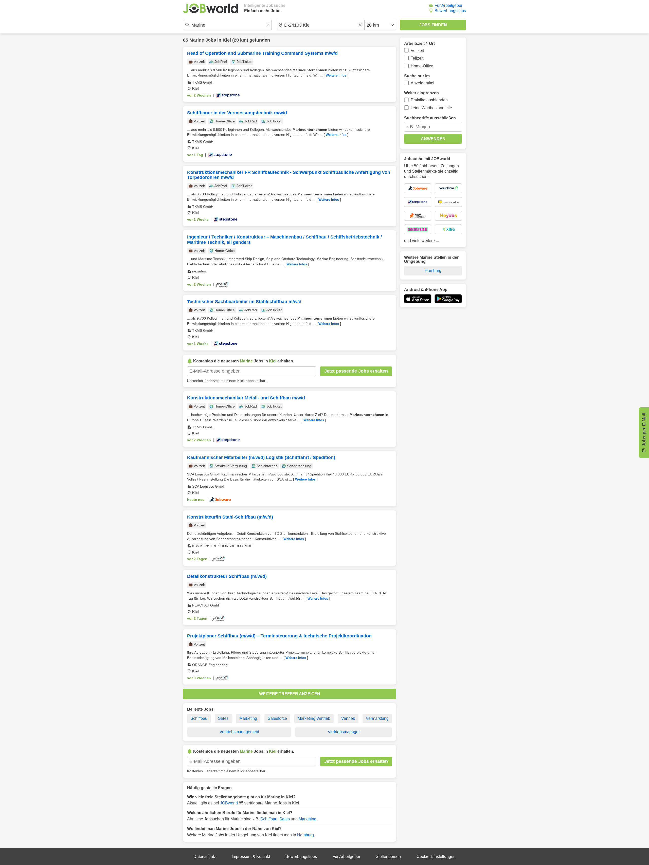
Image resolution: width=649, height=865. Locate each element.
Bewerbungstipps (450, 11)
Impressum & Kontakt (251, 856)
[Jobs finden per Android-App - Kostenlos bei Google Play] (448, 298)
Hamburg (305, 835)
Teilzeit (417, 58)
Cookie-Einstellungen (436, 856)
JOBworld (229, 803)
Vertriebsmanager (344, 732)
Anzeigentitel (422, 83)
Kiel (227, 40)
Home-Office (422, 66)
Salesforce (277, 718)
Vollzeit (417, 50)
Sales (223, 718)
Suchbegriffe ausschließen (430, 118)
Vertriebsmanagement (239, 732)
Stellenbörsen (388, 856)
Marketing (248, 718)
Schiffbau (198, 718)
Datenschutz (204, 856)
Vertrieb (348, 718)
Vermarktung (377, 718)
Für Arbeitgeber (448, 5)
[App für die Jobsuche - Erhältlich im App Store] (417, 298)
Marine (196, 40)
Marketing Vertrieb (314, 718)
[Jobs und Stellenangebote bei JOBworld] (210, 8)
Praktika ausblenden (429, 100)
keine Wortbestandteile (431, 108)
